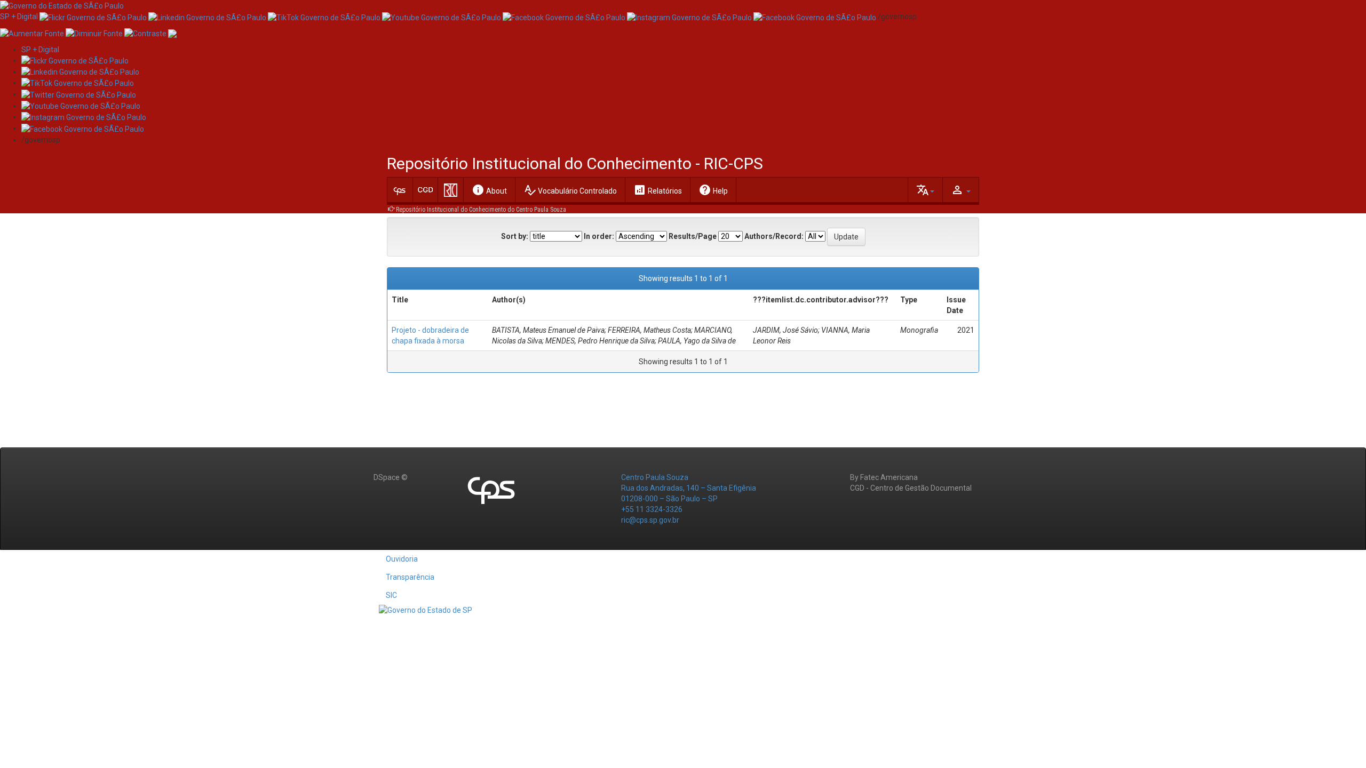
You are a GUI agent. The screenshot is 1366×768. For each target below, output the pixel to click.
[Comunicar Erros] (172, 32)
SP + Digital (19, 16)
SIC (391, 595)
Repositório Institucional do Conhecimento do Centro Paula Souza (481, 209)
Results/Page (693, 236)
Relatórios (657, 189)
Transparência (410, 577)
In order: (599, 236)
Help (713, 189)
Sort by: (514, 236)
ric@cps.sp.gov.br (650, 520)
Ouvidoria (402, 559)
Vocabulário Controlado (570, 189)
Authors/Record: (774, 236)
